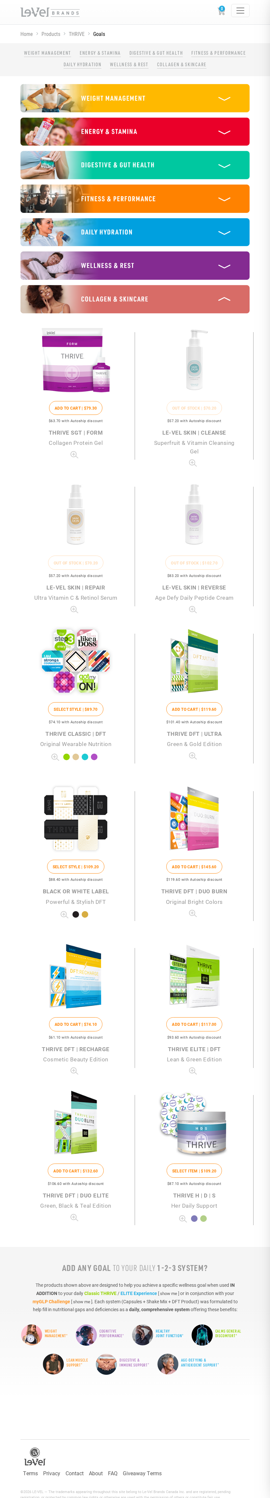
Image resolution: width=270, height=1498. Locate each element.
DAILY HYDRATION (82, 64)
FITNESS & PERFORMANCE (218, 52)
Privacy (51, 1473)
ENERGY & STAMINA (100, 52)
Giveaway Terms (142, 1473)
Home (26, 33)
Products (50, 33)
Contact (75, 1473)
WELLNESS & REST (129, 64)
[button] (135, 98)
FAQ (113, 1473)
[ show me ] (168, 1293)
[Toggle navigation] (240, 10)
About (96, 1473)
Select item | (194, 1170)
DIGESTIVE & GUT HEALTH (156, 52)
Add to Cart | (76, 408)
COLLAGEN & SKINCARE (181, 64)
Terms (30, 1473)
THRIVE (77, 33)
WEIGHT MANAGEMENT (47, 52)
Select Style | (75, 709)
